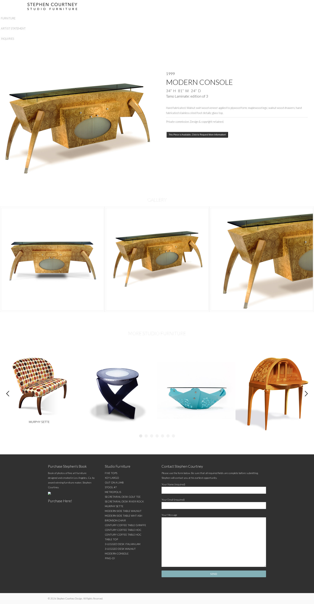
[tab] (140, 435)
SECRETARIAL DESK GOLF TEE (123, 496)
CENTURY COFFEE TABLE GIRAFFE (125, 525)
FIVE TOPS (111, 473)
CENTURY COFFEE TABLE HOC (123, 529)
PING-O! (110, 558)
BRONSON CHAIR (115, 520)
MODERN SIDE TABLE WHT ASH (123, 515)
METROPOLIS (113, 492)
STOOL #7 (111, 487)
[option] (52, 259)
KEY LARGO (112, 477)
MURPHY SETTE (114, 506)
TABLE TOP (111, 539)
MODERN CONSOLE (117, 553)
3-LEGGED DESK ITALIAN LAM (122, 544)
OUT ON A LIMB (114, 482)
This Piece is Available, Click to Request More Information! (197, 134)
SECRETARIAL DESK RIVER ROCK (124, 501)
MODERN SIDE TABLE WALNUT (123, 510)
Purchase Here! (60, 501)
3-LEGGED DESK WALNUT (120, 548)
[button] (8, 393)
